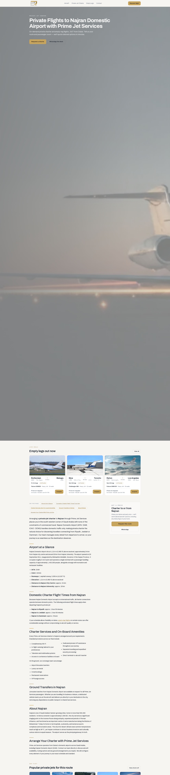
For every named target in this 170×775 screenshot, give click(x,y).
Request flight (134, 3)
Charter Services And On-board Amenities (43, 508)
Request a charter (37, 41)
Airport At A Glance (47, 503)
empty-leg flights (64, 620)
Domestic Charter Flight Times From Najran (69, 503)
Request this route (125, 524)
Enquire (59, 491)
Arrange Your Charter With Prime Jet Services (44, 512)
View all (136, 451)
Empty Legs (90, 3)
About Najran (82, 508)
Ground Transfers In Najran (66, 508)
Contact (99, 3)
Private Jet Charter (78, 3)
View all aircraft (134, 768)
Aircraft (66, 3)
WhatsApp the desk (56, 41)
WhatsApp (124, 529)
